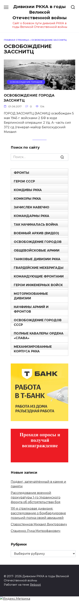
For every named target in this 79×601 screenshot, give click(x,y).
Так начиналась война (36, 224)
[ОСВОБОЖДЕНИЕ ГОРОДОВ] (39, 87)
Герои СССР (24, 181)
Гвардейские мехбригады (38, 268)
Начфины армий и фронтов (31, 309)
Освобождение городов (38, 242)
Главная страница (16, 40)
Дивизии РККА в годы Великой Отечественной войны (39, 12)
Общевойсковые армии (36, 250)
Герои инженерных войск (38, 285)
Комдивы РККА (28, 190)
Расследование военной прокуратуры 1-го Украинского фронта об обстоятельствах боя (35, 497)
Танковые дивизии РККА (37, 259)
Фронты (21, 173)
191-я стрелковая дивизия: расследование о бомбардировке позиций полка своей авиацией (38, 513)
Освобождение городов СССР (38, 322)
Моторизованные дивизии (31, 296)
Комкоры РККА (27, 198)
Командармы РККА (31, 216)
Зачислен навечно (31, 207)
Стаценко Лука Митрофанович (35, 531)
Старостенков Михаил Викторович (39, 524)
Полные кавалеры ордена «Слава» (38, 336)
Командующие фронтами (39, 276)
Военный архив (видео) (36, 233)
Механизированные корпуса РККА (33, 349)
